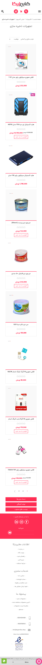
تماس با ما (21, 576)
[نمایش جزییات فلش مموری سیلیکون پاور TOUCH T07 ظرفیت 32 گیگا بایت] (21, 452)
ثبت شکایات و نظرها (21, 583)
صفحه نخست (37, 19)
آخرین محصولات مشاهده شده (21, 602)
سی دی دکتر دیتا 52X (21, 324)
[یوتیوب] (16, 522)
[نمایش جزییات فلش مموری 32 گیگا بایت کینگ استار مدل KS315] (21, 401)
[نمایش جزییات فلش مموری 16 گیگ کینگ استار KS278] (21, 353)
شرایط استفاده (21, 563)
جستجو (21, 609)
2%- (30, 93)
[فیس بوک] (27, 522)
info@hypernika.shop (19, 630)
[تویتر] (21, 522)
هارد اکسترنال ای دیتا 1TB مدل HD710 (21, 124)
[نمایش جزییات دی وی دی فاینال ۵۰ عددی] (21, 255)
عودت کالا (21, 553)
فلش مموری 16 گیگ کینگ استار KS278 (21, 372)
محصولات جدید (21, 599)
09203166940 (21, 624)
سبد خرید (21, 11)
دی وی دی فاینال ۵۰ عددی (21, 273)
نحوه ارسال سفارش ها (21, 586)
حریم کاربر (21, 560)
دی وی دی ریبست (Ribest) (21, 223)
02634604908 (21, 618)
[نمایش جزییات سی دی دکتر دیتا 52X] (21, 306)
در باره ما (21, 549)
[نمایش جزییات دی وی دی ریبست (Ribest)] (21, 204)
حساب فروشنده (21, 579)
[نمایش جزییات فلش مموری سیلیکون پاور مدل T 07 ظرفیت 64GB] (21, 59)
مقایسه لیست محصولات (21, 606)
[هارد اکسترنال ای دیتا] (21, 106)
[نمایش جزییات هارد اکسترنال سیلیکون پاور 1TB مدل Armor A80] (21, 157)
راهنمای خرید (21, 556)
